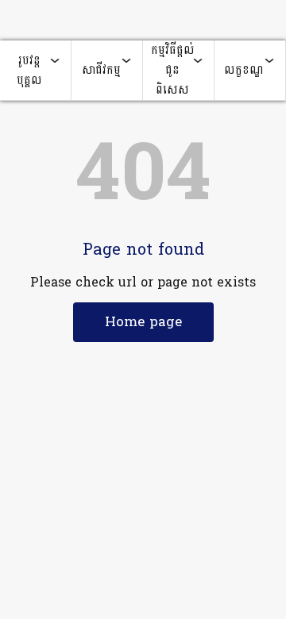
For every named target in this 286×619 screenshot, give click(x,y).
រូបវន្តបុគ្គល (29, 70)
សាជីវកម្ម (101, 70)
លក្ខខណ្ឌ (244, 70)
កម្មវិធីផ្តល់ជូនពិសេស (173, 70)
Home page (143, 322)
